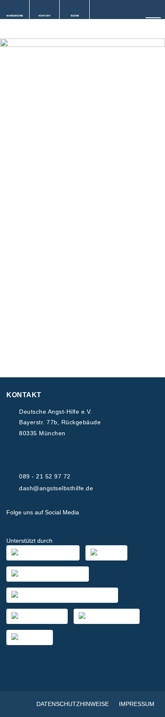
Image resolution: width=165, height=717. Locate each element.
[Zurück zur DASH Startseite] (3, 29)
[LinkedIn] (133, 512)
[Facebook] (92, 512)
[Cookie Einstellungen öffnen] (150, 706)
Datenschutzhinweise (72, 704)
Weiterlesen (36, 321)
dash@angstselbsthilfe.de (56, 488)
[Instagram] (112, 512)
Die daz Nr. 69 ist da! (53, 194)
